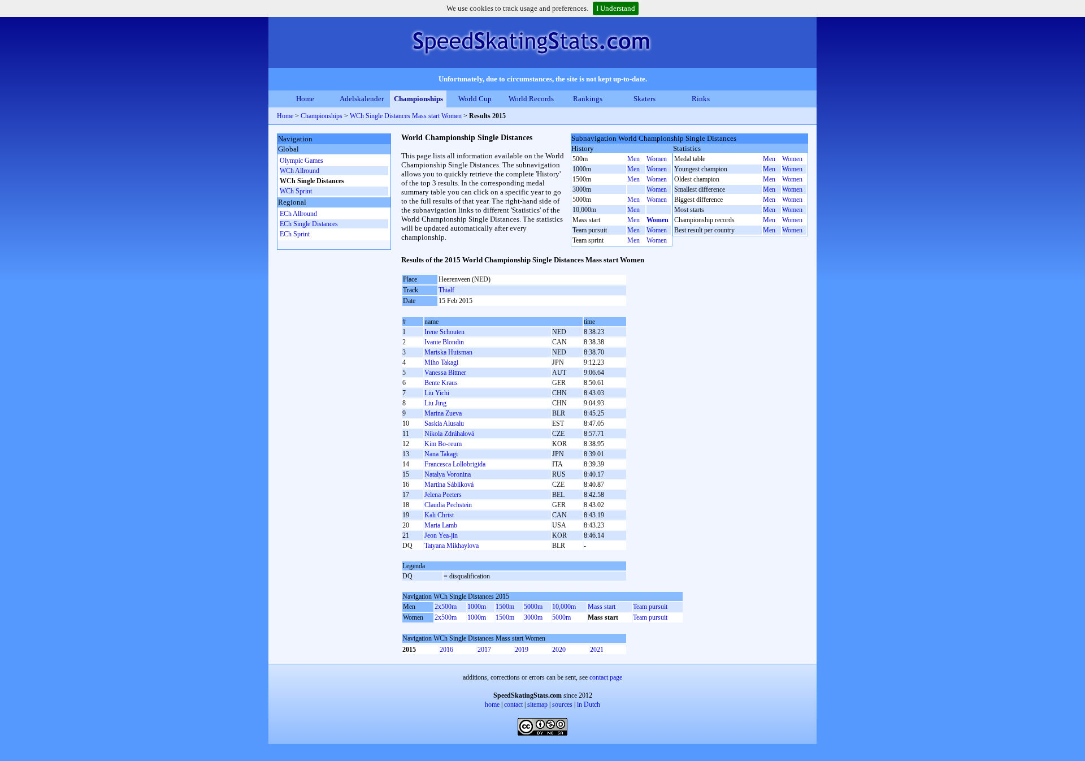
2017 (484, 650)
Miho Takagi (441, 362)
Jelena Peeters (443, 495)
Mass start (601, 607)
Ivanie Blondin (444, 342)
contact (513, 704)
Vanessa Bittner (445, 373)
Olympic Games (301, 161)
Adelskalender (362, 98)
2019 (521, 650)
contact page (605, 677)
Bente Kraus (441, 383)
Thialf (446, 290)
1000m (476, 607)
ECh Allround (298, 214)
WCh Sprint (296, 191)
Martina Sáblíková (449, 484)
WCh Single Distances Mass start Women (406, 116)
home (492, 704)
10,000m (564, 607)
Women (656, 159)
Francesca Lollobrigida (454, 464)
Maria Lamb (440, 525)
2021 (597, 650)
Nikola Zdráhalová (449, 434)
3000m (533, 617)
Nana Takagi (441, 454)
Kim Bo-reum (443, 444)
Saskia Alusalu (444, 423)
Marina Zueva (443, 413)
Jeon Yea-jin (441, 535)
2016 (446, 650)
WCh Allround (299, 171)
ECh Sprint (295, 234)
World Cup (475, 98)
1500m (505, 607)
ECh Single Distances (309, 224)
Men (633, 159)
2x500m (446, 607)
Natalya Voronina (447, 474)
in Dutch (588, 704)
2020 (559, 650)
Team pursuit (650, 607)
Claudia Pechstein (448, 505)
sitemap (537, 704)
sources (562, 704)
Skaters (644, 98)
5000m (533, 607)
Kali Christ (439, 515)
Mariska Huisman (448, 352)
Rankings (587, 98)
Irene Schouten (444, 332)
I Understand (615, 8)
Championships (418, 98)
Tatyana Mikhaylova (451, 546)
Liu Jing (435, 403)
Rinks (701, 98)
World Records (531, 98)
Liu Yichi (436, 393)
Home (305, 98)
